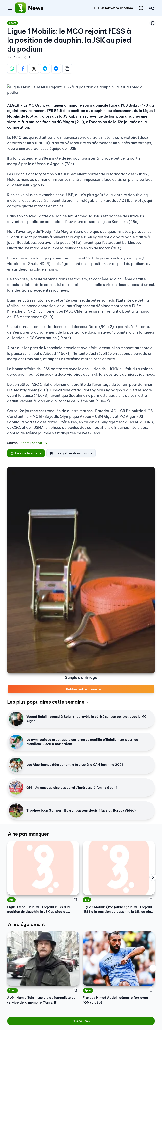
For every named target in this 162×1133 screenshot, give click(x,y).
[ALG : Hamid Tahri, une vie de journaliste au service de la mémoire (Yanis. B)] (43, 958)
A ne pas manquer (28, 834)
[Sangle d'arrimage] (81, 570)
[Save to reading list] (152, 23)
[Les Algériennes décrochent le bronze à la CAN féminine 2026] (16, 765)
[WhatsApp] (12, 68)
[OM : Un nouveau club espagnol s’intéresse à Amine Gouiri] (16, 787)
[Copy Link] (67, 68)
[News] (20, 7)
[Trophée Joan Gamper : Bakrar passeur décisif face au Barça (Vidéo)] (16, 810)
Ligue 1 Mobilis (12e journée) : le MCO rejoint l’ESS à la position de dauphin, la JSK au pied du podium (118, 909)
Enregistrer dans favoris (73, 453)
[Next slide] (152, 877)
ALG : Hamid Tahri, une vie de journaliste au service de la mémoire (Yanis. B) (41, 1000)
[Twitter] (34, 68)
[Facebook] (23, 68)
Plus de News (81, 1021)
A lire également (26, 924)
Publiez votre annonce (83, 689)
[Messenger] (56, 68)
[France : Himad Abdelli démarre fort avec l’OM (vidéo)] (119, 958)
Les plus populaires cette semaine (45, 702)
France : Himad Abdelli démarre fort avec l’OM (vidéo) (115, 1000)
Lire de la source (28, 453)
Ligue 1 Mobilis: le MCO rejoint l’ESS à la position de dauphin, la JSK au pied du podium (38, 909)
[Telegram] (45, 68)
